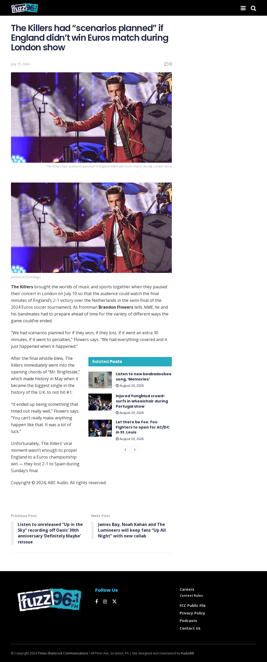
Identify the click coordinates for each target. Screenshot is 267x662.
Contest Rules (191, 595)
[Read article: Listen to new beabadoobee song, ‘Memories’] (100, 380)
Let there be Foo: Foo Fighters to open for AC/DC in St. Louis (142, 427)
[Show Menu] (243, 8)
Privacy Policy (192, 613)
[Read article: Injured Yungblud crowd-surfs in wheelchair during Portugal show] (100, 402)
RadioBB (187, 653)
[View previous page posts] (125, 449)
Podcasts (188, 620)
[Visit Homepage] (24, 8)
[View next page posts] (135, 449)
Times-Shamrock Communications (63, 653)
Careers (187, 589)
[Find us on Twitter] (114, 602)
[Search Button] (253, 8)
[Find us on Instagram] (105, 602)
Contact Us (190, 628)
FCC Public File (193, 605)
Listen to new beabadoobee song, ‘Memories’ (144, 376)
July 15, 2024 (20, 64)
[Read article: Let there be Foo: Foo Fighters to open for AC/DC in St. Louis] (100, 428)
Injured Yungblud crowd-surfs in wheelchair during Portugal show (142, 401)
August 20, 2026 (131, 385)
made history (36, 379)
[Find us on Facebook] (96, 602)
